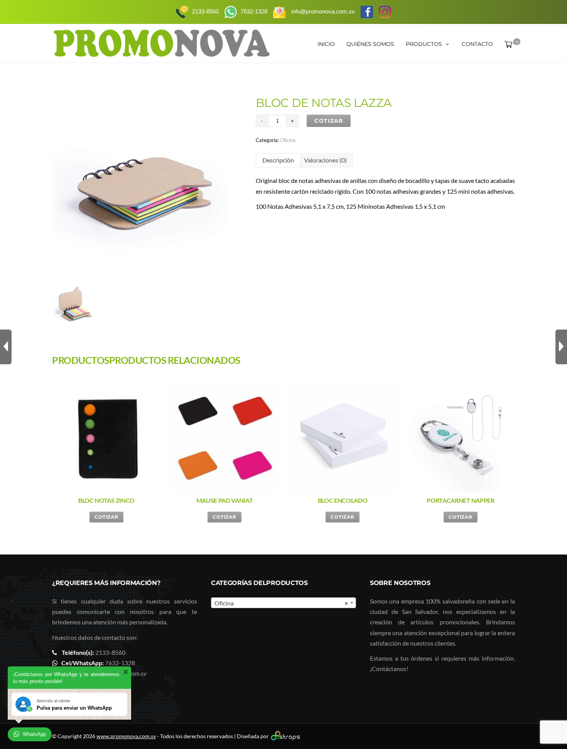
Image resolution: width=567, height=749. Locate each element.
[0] (507, 44)
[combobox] (283, 602)
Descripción (278, 160)
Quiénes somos (370, 44)
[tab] (278, 160)
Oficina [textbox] (281, 603)
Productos (424, 44)
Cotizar (328, 120)
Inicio (326, 44)
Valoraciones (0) (325, 160)
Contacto (477, 44)
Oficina (287, 140)
